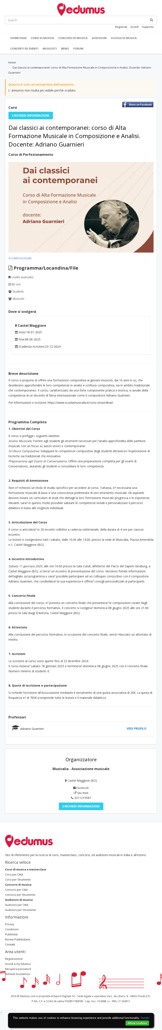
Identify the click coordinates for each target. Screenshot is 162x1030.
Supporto (148, 27)
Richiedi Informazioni (31, 115)
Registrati (121, 27)
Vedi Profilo (136, 728)
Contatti (10, 944)
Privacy (9, 924)
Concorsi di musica (73, 38)
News (65, 48)
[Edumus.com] (29, 841)
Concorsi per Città (16, 890)
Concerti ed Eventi (24, 48)
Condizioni (12, 929)
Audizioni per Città (16, 905)
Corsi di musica (42, 38)
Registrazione (14, 959)
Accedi (134, 27)
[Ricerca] (151, 20)
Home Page (18, 38)
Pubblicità (11, 934)
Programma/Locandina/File (45, 268)
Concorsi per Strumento (20, 895)
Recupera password (18, 969)
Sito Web (82, 793)
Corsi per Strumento (18, 879)
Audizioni (99, 38)
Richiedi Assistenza (17, 974)
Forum (78, 48)
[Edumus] (81, 9)
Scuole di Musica (124, 38)
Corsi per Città (14, 874)
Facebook (82, 788)
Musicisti (50, 48)
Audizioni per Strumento (20, 910)
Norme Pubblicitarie (17, 939)
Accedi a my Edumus (18, 964)
